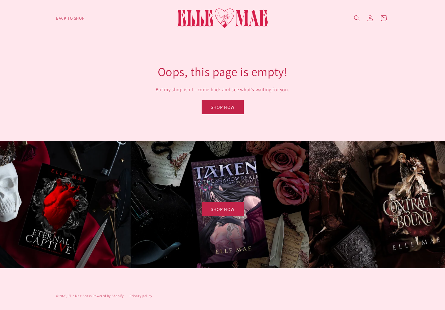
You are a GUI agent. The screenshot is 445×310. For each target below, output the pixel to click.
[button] (357, 18)
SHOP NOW (223, 107)
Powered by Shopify (108, 296)
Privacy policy (141, 296)
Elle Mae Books (80, 296)
